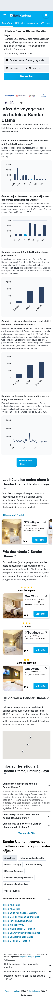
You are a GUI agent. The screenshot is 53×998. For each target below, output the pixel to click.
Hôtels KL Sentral (11, 904)
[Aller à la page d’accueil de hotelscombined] (21, 15)
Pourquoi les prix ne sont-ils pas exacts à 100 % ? (24, 977)
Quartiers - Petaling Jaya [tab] (16, 884)
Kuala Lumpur (34, 991)
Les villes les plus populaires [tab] (18, 877)
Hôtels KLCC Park (11, 908)
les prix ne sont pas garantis (30, 956)
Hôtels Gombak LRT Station (16, 940)
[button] (5, 15)
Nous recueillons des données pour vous (24, 971)
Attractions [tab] (9, 857)
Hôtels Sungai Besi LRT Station (18, 936)
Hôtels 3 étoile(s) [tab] (12, 864)
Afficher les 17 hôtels (14, 515)
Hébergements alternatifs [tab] (32, 857)
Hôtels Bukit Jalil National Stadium (20, 912)
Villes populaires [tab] (12, 890)
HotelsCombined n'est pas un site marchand (21, 965)
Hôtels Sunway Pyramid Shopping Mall (21, 932)
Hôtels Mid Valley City (13, 924)
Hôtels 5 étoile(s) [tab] (34, 864)
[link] (27, 462)
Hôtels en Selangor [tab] (13, 871)
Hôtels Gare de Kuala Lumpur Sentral (21, 916)
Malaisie (17, 991)
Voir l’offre (39, 539)
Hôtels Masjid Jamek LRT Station (19, 928)
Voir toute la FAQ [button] (26, 833)
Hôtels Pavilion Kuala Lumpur (17, 920)
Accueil (7, 991)
